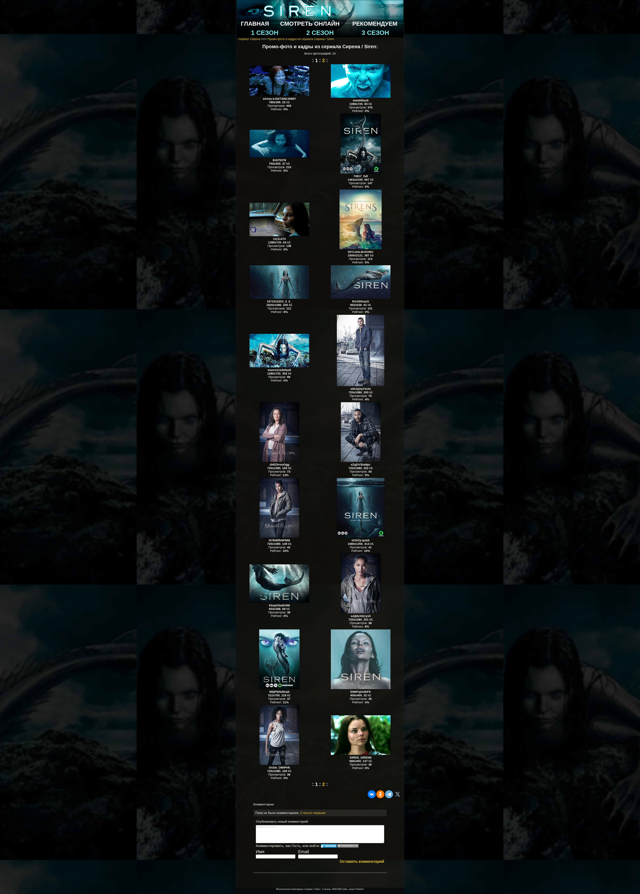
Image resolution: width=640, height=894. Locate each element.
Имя (260, 851)
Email (303, 851)
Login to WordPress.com (347, 846)
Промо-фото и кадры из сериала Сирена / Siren (301, 39)
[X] (398, 794)
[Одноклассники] (380, 794)
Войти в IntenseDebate (329, 846)
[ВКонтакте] (372, 794)
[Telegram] (389, 794)
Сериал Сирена (249, 39)
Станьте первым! (313, 813)
